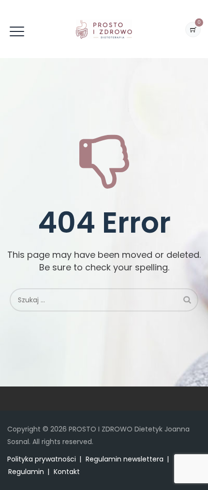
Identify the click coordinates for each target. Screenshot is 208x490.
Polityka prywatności (41, 459)
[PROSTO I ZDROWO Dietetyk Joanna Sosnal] (104, 29)
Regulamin (26, 471)
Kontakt (67, 471)
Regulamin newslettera (124, 459)
